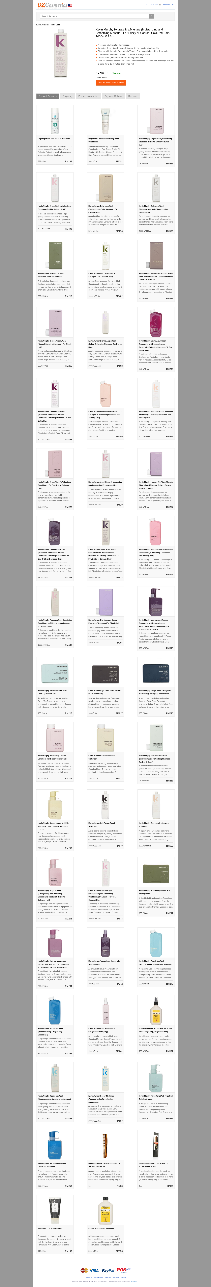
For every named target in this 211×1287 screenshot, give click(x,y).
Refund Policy (98, 1277)
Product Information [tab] (88, 96)
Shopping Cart (168, 4)
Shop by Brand (152, 4)
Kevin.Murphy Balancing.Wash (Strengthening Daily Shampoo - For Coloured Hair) (102, 209)
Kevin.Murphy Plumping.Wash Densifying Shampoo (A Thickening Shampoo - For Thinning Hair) (105, 415)
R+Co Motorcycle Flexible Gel (50, 1228)
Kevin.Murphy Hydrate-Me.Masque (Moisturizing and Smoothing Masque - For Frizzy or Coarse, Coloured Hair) (53, 964)
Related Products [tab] (48, 96)
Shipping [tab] (67, 96)
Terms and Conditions (112, 1277)
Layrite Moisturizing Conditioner (101, 1228)
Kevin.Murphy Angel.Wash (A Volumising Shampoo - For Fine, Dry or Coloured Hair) (155, 142)
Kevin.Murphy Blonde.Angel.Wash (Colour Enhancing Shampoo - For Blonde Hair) (54, 344)
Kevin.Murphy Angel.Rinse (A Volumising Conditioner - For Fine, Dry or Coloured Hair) (54, 485)
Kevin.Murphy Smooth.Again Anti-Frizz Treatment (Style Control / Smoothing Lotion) (53, 826)
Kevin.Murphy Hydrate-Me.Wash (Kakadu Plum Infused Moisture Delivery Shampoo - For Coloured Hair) (156, 277)
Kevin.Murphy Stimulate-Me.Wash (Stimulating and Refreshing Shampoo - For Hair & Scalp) (155, 759)
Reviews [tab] (132, 96)
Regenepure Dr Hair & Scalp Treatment (54, 139)
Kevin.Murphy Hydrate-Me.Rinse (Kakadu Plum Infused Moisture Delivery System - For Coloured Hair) (156, 485)
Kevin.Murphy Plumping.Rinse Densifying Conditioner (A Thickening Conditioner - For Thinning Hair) (156, 552)
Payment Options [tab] (113, 96)
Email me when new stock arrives (111, 83)
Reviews (123, 1277)
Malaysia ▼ (135, 1281)
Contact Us (88, 1277)
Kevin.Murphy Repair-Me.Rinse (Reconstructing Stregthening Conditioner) (50, 1032)
